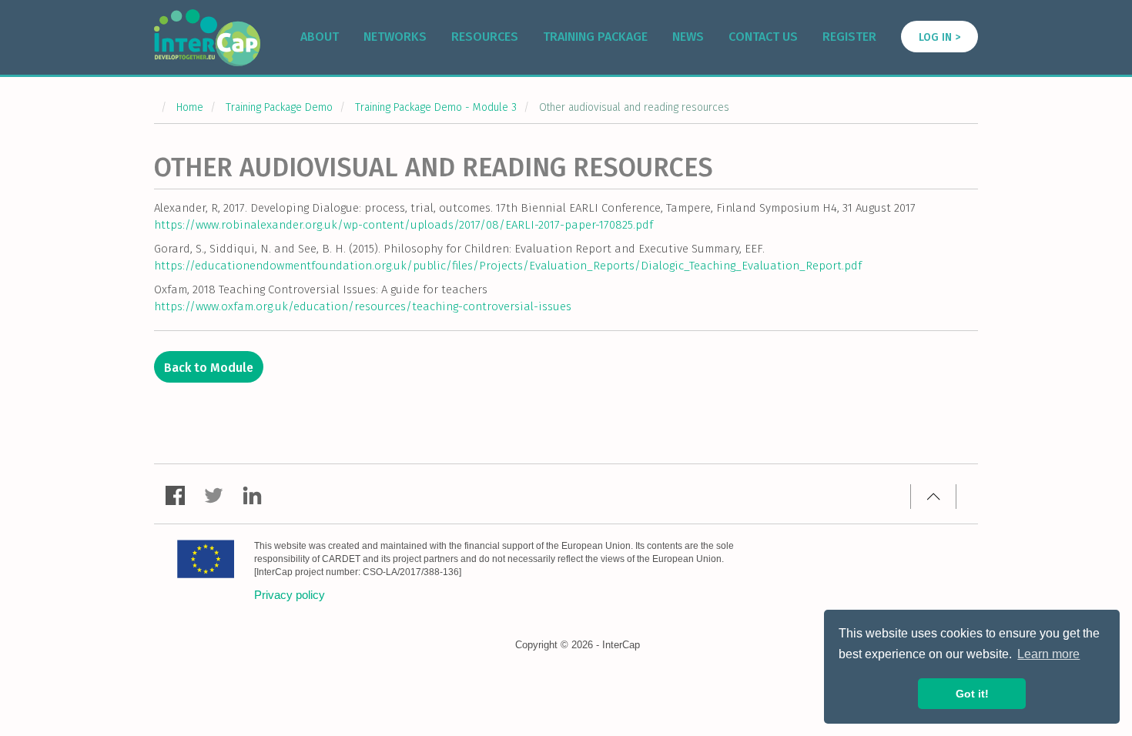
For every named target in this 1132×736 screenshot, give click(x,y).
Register (849, 36)
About (319, 36)
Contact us (763, 36)
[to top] (933, 496)
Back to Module (208, 367)
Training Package (595, 36)
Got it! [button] (972, 693)
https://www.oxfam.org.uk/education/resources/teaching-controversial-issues (362, 306)
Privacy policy (289, 594)
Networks (395, 36)
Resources (484, 36)
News (688, 36)
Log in (935, 37)
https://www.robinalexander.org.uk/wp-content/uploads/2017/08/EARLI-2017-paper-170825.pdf (403, 225)
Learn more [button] (1048, 654)
